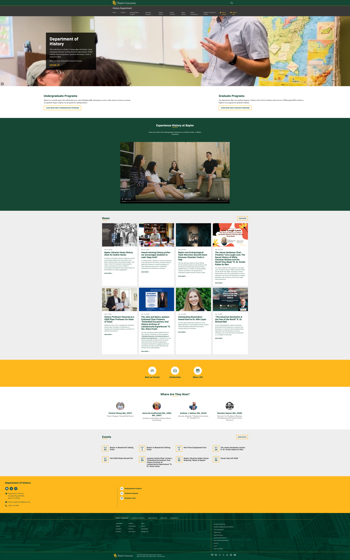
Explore (53, 65)
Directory (131, 529)
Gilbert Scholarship (193, 13)
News (142, 523)
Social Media (144, 529)
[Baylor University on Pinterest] (231, 556)
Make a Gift (235, 13)
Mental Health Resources (220, 538)
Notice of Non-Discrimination (221, 540)
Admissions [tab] (163, 518)
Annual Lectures (172, 13)
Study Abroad (184, 13)
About (114, 12)
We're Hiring (224, 13)
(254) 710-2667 (13, 505)
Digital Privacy (217, 532)
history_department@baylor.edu (19, 502)
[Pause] (2, 84)
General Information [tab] (121, 518)
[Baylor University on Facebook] (215, 556)
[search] (232, 3)
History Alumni (161, 13)
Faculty (123, 12)
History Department (122, 7)
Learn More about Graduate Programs (235, 108)
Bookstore (118, 531)
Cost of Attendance (219, 529)
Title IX (215, 546)
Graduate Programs (148, 13)
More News (242, 218)
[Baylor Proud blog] (212, 556)
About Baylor (119, 523)
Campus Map (132, 526)
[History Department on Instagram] (16, 488)
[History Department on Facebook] (7, 488)
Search (143, 526)
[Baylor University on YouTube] (234, 556)
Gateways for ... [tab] (174, 518)
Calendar (131, 523)
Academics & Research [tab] (138, 518)
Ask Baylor (118, 529)
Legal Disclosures (218, 535)
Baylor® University (147, 554)
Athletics (118, 526)
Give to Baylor (132, 531)
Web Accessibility (218, 548)
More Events (242, 437)
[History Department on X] (11, 488)
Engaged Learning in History (210, 13)
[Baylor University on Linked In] (227, 556)
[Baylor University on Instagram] (219, 556)
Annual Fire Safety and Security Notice (223, 527)
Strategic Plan (145, 531)
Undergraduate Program (134, 13)
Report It (216, 543)
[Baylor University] (124, 3)
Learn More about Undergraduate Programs (62, 108)
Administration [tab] (152, 518)
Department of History (18, 482)
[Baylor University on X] (223, 556)
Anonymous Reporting (219, 524)
